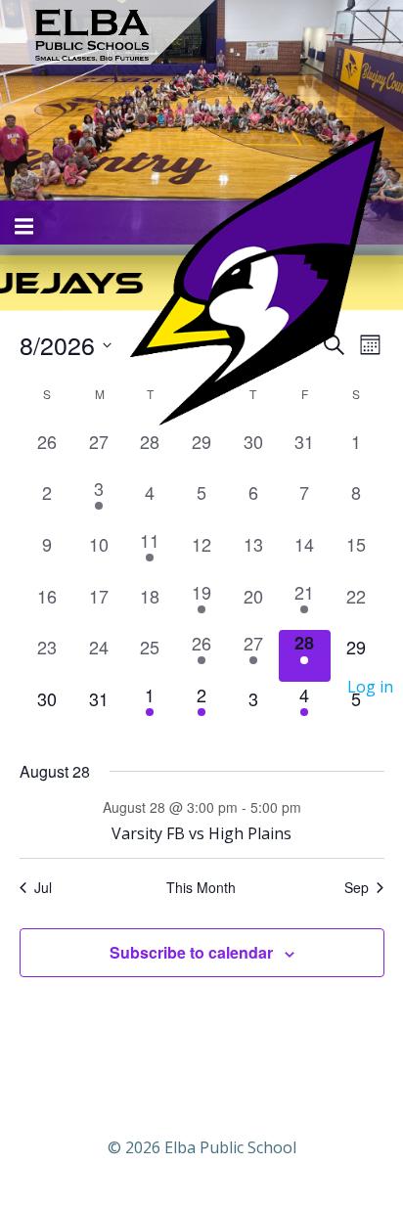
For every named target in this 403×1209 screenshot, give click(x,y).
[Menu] (26, 227)
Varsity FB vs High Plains (201, 833)
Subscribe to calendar (191, 952)
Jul (43, 887)
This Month (201, 887)
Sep (356, 887)
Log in (370, 686)
